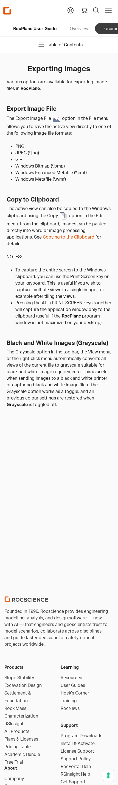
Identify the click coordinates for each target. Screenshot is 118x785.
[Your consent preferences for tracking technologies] (108, 775)
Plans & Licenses (21, 739)
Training (69, 700)
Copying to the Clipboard (68, 237)
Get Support (73, 781)
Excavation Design (23, 685)
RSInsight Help (75, 774)
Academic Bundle (22, 754)
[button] (70, 10)
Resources (71, 677)
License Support (77, 751)
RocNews (70, 708)
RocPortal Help (76, 766)
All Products (16, 731)
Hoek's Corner (75, 693)
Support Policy (76, 758)
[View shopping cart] (84, 10)
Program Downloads (81, 735)
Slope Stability (19, 677)
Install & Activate (78, 743)
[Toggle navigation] (108, 10)
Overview (79, 28)
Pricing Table (17, 746)
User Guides (73, 685)
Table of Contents (65, 44)
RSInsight (14, 723)
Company (14, 778)
